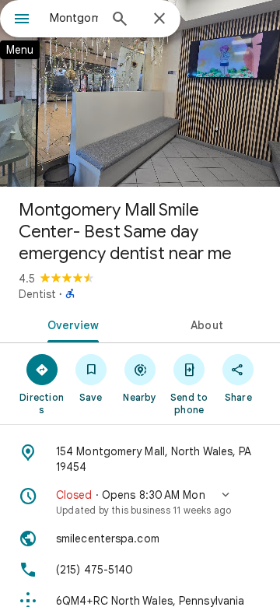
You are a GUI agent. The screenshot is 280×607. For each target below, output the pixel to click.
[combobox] (74, 18)
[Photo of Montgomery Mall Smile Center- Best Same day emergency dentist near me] (140, 93)
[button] (140, 502)
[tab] (70, 323)
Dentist (37, 294)
